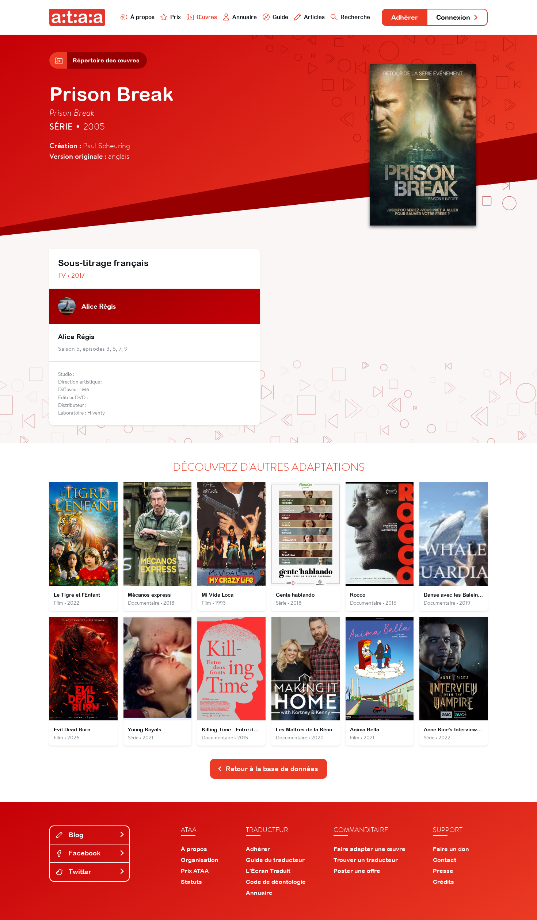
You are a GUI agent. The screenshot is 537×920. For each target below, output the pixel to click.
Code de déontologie (276, 881)
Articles (314, 17)
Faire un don (451, 849)
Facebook (83, 853)
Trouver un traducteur (366, 860)
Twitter (79, 871)
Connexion (453, 17)
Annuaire (244, 17)
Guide (280, 17)
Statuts (191, 881)
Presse (443, 870)
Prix (175, 17)
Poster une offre (357, 870)
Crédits (443, 881)
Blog (75, 835)
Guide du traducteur (275, 860)
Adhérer (404, 17)
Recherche (355, 17)
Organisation (199, 860)
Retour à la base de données (272, 769)
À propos (142, 17)
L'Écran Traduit (268, 870)
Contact (444, 860)
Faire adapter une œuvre (369, 849)
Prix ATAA (195, 870)
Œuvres (207, 17)
